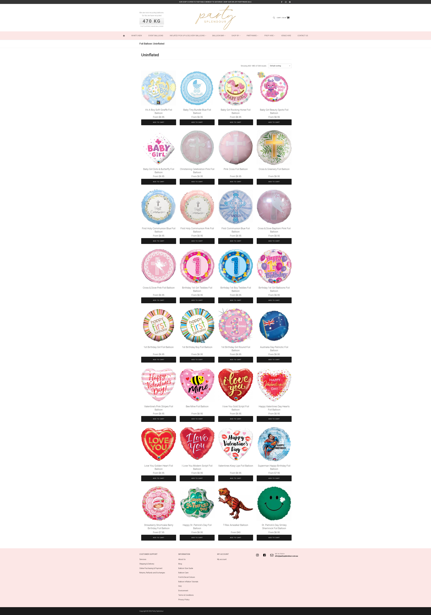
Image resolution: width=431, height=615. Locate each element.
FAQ (180, 586)
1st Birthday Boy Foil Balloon (197, 347)
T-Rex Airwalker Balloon (235, 525)
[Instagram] (286, 2)
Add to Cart (158, 122)
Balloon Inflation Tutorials (188, 582)
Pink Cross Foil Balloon (236, 169)
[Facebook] (281, 2)
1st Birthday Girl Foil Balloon (159, 347)
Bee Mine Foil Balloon (197, 406)
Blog (180, 564)
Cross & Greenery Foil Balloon (274, 169)
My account (221, 559)
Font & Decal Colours (186, 577)
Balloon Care (183, 573)
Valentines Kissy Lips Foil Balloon (235, 465)
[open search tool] (274, 18)
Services (142, 559)
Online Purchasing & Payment (150, 568)
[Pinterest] (290, 2)
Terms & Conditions (186, 595)
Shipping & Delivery (146, 564)
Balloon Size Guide (185, 568)
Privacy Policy (183, 600)
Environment (183, 591)
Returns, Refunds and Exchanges (152, 573)
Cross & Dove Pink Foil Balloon (159, 287)
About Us (182, 559)
